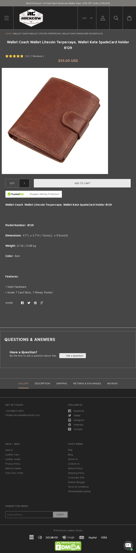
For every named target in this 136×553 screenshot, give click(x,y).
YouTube (78, 429)
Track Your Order (14, 472)
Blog (70, 454)
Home (8, 33)
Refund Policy (75, 468)
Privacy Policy (12, 463)
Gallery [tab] (23, 383)
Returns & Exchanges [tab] (87, 383)
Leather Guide (12, 459)
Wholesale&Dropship (79, 491)
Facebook (79, 410)
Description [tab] (42, 383)
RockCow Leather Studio (69, 530)
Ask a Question (74, 355)
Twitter (77, 415)
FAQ (70, 449)
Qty (12, 183)
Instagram (79, 420)
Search (9, 449)
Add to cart (82, 183)
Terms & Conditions (78, 486)
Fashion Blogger (76, 482)
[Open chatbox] (128, 546)
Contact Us (74, 463)
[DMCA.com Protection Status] (68, 549)
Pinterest (78, 424)
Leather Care (12, 454)
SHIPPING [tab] (61, 383)
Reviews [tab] (112, 383)
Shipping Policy (76, 472)
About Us (73, 459)
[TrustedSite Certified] (33, 194)
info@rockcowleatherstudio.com (22, 415)
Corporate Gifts (76, 477)
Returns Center (13, 468)
